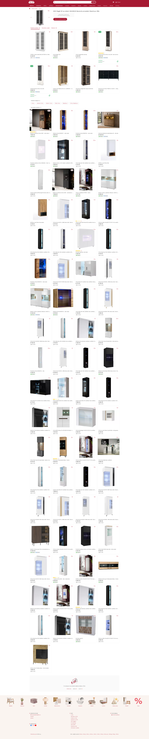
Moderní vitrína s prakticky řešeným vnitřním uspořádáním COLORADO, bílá (113, 192)
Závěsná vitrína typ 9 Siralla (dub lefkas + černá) (108, 578)
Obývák (92, 705)
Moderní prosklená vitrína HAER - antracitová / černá (64, 192)
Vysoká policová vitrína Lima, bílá (37, 88)
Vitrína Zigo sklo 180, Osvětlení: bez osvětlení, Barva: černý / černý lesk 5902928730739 (94, 371)
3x (81, 250)
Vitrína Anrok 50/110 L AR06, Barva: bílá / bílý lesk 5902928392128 (66, 222)
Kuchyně (68, 705)
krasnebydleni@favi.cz (36, 714)
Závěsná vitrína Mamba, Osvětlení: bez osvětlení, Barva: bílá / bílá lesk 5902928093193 (93, 608)
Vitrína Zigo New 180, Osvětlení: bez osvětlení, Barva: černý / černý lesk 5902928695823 (94, 311)
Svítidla (45, 705)
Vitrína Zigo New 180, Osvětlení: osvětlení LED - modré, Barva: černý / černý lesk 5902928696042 (50, 252)
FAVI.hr (95, 734)
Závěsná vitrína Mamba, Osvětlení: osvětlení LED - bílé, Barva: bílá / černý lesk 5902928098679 (50, 430)
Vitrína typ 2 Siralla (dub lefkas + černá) (61, 460)
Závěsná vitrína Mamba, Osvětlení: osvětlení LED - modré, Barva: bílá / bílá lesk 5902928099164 (50, 608)
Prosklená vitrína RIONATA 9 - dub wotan (38, 281)
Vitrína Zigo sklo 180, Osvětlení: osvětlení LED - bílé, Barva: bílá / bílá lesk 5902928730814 (71, 252)
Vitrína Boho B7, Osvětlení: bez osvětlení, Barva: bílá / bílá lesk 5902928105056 (92, 281)
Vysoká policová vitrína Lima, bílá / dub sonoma (108, 54)
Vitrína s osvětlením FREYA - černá (83, 192)
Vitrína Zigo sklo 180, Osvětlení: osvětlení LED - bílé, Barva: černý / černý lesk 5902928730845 (117, 400)
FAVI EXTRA (73, 724)
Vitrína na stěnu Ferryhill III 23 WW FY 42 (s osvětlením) (109, 638)
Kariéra (31, 718)
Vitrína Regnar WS (56, 54)
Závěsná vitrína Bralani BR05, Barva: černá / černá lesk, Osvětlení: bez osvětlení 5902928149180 (118, 371)
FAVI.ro (88, 734)
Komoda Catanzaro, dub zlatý (82, 252)
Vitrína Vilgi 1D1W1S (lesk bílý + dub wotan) (107, 549)
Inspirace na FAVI (74, 719)
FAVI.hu (91, 734)
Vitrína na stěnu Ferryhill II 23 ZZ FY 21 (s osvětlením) (64, 549)
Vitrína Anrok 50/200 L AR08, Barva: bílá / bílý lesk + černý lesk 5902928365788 (114, 281)
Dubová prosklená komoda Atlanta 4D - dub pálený (108, 133)
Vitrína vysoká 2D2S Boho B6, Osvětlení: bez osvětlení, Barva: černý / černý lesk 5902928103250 (96, 222)
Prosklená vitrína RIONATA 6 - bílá (37, 371)
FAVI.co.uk (106, 734)
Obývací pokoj (34, 8)
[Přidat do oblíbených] (50, 32)
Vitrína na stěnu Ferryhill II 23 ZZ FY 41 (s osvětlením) (109, 222)
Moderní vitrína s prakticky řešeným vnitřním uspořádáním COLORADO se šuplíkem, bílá (48, 311)
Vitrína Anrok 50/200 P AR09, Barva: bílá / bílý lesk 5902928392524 (89, 519)
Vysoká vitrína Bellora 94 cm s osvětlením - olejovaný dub (65, 88)
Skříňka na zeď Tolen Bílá (103, 163)
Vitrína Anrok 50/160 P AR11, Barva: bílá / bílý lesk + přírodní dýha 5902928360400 (115, 311)
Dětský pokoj (115, 705)
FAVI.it (98, 734)
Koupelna (80, 705)
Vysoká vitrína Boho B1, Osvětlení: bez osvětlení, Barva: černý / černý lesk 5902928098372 (94, 400)
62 (49, 110)
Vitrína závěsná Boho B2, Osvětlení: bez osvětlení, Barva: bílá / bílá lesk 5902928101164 (71, 400)
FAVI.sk (81, 734)
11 (95, 348)
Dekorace (22, 705)
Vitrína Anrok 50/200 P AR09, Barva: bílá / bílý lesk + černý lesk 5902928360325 (46, 341)
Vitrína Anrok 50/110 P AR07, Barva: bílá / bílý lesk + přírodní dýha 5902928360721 (69, 281)
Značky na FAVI (74, 718)
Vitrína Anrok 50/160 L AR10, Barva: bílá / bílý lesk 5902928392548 (112, 519)
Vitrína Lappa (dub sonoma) (81, 54)
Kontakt (32, 716)
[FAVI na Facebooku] (31, 725)
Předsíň (126, 705)
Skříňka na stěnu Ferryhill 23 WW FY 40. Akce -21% (86, 578)
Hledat (93, 2)
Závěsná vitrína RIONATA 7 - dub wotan (61, 133)
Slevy (138, 705)
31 (95, 229)
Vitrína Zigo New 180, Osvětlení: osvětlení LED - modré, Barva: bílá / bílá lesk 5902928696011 (49, 638)
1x (58, 458)
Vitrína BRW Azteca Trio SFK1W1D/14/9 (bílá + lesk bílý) (64, 430)
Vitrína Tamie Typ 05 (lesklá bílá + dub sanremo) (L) (108, 341)
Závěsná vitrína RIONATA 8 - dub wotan (61, 311)
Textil (34, 705)
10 (117, 31)
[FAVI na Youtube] (35, 725)
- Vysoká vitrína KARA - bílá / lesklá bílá (61, 578)
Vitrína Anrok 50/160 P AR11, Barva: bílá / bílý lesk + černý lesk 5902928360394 (46, 519)
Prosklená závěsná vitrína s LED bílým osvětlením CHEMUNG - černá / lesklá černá (93, 549)
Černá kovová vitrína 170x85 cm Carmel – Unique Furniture (110, 88)
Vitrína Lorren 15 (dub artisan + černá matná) (39, 668)
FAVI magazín (73, 721)
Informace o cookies (75, 727)
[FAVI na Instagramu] (33, 725)
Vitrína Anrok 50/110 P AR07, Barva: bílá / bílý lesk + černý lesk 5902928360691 (114, 489)
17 (72, 31)
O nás (72, 714)
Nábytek (10, 705)
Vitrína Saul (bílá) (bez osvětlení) (105, 460)
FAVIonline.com (33, 734)
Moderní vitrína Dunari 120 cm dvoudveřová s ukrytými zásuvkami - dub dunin (46, 549)
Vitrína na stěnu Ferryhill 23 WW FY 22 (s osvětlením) (64, 608)
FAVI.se (102, 734)
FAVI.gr (114, 734)
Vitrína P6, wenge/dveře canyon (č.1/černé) (84, 88)
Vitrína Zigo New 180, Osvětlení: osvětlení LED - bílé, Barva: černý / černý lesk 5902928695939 (118, 608)
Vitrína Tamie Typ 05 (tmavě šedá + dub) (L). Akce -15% (41, 460)
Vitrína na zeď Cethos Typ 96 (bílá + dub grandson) (108, 430)
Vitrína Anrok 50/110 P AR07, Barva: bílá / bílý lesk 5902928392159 (43, 578)
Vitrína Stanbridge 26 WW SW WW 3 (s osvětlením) (86, 430)
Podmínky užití (74, 726)
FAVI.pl (84, 734)
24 (49, 66)
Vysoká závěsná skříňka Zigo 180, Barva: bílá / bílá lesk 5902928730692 (45, 192)
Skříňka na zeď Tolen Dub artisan (37, 222)
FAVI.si (117, 734)
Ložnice (103, 705)
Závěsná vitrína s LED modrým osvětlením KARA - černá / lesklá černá (67, 163)
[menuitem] (31, 5)
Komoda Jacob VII (79, 638)
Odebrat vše (69, 688)
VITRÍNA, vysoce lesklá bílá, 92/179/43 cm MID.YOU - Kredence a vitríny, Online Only (47, 54)
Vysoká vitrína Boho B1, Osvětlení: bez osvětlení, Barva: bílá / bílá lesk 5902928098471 (70, 489)
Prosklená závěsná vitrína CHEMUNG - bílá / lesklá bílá (41, 163)
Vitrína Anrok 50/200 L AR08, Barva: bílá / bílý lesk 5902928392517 (66, 371)
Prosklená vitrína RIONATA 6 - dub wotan (84, 133)
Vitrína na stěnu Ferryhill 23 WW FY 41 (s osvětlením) (86, 460)
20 (49, 348)
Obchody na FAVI (74, 716)
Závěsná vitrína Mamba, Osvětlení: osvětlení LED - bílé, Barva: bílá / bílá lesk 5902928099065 (95, 341)
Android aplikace (116, 714)
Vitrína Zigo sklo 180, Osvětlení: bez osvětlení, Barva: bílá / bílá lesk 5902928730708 (93, 163)
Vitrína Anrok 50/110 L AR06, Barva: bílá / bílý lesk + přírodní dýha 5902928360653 (70, 519)
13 (49, 140)
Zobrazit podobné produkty (60, 19)
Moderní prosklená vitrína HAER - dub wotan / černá (41, 133)
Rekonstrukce (57, 705)
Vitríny (40, 8)
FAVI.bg (110, 734)
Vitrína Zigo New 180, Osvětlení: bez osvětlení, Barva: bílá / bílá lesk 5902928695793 (70, 341)
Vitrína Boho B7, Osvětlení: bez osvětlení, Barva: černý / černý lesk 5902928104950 (47, 400)
